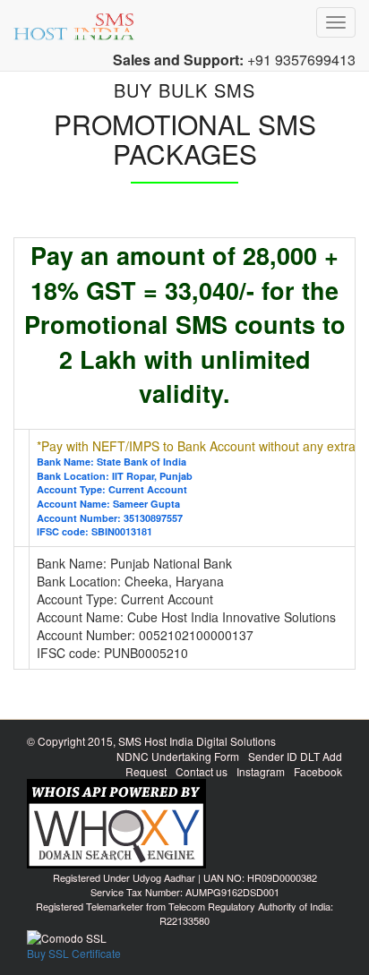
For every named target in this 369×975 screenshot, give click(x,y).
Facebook (318, 771)
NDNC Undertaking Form (177, 756)
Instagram (260, 771)
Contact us (201, 771)
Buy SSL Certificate (74, 953)
